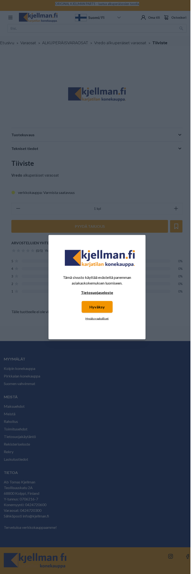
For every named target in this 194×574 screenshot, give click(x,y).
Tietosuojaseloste (97, 292)
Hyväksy (97, 306)
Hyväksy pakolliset (97, 318)
